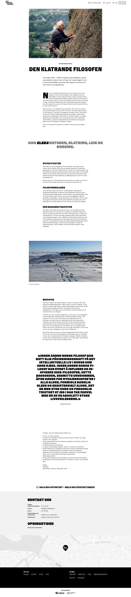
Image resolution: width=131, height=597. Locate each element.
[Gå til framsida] (9, 3)
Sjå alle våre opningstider (35, 527)
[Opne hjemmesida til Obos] (59, 593)
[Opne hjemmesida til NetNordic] (71, 593)
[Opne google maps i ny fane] (65, 551)
